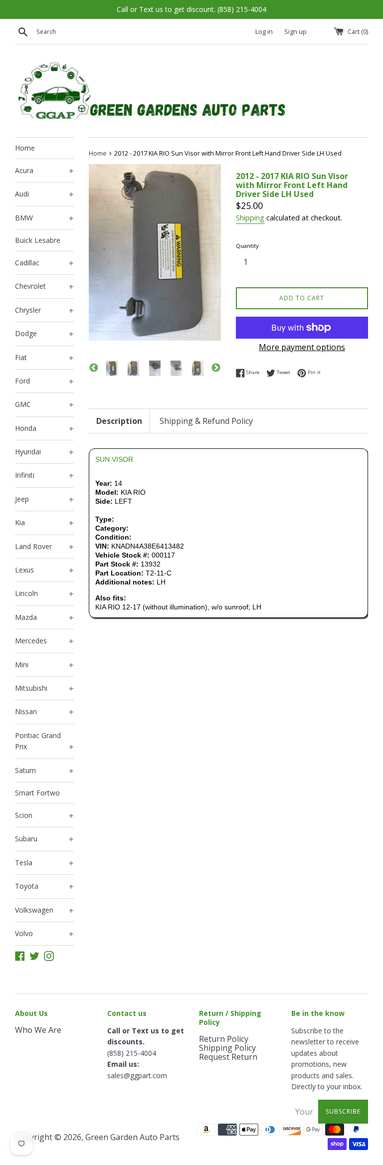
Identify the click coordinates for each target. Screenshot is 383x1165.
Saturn (44, 771)
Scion (44, 815)
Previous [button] (94, 368)
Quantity (247, 245)
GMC (44, 404)
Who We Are (38, 1029)
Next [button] (216, 368)
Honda (44, 428)
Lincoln (44, 593)
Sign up (295, 31)
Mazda (44, 617)
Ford (44, 381)
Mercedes (44, 641)
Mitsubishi (44, 688)
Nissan (44, 712)
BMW (44, 218)
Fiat (44, 358)
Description (119, 420)
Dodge (44, 334)
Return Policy (223, 1038)
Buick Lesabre (37, 240)
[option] (112, 368)
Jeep (44, 499)
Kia (44, 523)
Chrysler (44, 310)
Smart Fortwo (37, 792)
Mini (44, 665)
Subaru (44, 839)
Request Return (228, 1056)
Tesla (44, 863)
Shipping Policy (227, 1047)
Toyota (44, 886)
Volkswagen (44, 910)
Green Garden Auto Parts (132, 1137)
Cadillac (44, 263)
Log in (264, 31)
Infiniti (44, 475)
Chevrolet (44, 286)
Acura (44, 171)
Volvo (44, 934)
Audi (44, 194)
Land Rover (44, 547)
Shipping (250, 217)
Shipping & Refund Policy (206, 420)
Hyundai (44, 452)
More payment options (302, 347)
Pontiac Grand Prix (44, 742)
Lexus (44, 570)
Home (25, 148)
